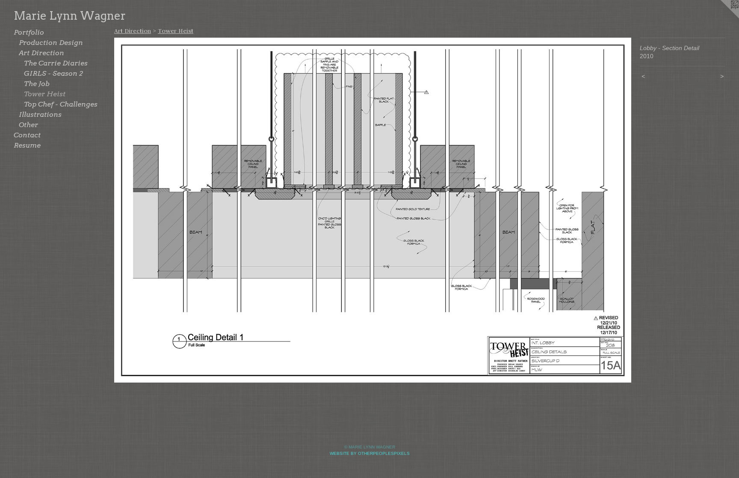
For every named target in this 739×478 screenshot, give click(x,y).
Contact (27, 135)
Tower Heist (44, 94)
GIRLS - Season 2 (53, 73)
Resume (27, 145)
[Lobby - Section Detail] (372, 210)
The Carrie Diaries (56, 63)
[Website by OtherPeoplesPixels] (722, 17)
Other (28, 125)
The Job (37, 84)
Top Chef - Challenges (61, 104)
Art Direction (41, 53)
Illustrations (40, 114)
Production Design (51, 43)
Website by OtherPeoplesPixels (370, 453)
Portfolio (29, 32)
